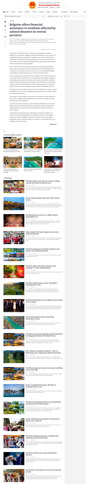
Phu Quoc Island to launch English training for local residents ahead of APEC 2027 (53, 151)
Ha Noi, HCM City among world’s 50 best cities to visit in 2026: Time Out (43, 420)
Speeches (55, 11)
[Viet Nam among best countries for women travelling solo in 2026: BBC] (13, 373)
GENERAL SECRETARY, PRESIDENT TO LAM (17, 16)
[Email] (61, 16)
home (6, 11)
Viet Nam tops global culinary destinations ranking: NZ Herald (11, 150)
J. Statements (64, 11)
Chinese (58, 7)
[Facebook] (65, 16)
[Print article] (5, 36)
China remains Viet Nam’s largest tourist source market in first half (42, 233)
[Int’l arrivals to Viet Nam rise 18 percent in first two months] (13, 475)
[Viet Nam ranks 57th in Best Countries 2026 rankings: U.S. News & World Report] (13, 271)
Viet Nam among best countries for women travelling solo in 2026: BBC (44, 369)
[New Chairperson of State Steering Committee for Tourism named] (33, 142)
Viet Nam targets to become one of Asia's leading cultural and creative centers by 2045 (43, 182)
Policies (20, 11)
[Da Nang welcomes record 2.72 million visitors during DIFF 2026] (13, 220)
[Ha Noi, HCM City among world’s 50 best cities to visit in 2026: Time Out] (13, 424)
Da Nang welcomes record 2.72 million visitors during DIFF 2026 (42, 216)
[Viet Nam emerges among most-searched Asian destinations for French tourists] (13, 441)
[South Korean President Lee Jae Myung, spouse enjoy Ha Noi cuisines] (13, 305)
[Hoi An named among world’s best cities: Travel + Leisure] (13, 203)
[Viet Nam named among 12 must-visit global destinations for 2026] (13, 288)
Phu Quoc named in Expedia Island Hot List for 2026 (33, 169)
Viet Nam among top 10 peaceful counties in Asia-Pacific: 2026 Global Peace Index (43, 250)
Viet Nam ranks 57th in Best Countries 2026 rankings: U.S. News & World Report (41, 267)
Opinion (48, 11)
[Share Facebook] (5, 22)
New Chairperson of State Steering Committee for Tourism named (32, 150)
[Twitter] (69, 16)
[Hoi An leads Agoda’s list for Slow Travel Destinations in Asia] (13, 322)
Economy (27, 11)
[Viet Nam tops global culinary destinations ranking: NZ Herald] (12, 142)
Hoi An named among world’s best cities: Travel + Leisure (43, 199)
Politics (13, 11)
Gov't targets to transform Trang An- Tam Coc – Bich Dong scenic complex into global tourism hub (43, 352)
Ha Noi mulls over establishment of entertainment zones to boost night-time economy (53, 170)
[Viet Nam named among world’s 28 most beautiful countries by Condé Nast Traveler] (13, 407)
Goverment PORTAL (54, 16)
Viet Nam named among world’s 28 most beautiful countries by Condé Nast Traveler (43, 403)
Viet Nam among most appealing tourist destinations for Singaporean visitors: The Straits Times (44, 335)
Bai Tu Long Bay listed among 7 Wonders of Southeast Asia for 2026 (41, 386)
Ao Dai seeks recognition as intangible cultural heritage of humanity (11, 170)
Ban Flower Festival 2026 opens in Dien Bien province (41, 454)
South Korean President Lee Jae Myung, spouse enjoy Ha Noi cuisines (44, 301)
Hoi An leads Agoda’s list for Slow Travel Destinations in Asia (40, 318)
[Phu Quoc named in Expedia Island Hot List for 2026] (33, 162)
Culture (41, 11)
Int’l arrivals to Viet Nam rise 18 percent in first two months (43, 471)
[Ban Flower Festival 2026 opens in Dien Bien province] (13, 458)
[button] (42, 16)
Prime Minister (74, 11)
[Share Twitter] (5, 26)
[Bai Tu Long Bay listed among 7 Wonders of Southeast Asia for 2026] (13, 390)
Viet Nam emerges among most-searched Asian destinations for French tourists (42, 437)
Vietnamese (52, 7)
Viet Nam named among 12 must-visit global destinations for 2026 (41, 284)
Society (34, 11)
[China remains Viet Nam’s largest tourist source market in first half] (13, 237)
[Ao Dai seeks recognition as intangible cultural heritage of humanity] (12, 162)
